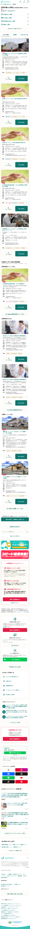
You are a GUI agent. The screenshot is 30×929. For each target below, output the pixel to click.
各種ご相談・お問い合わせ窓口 (15, 894)
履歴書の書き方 (9, 685)
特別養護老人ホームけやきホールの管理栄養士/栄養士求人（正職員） (14, 54)
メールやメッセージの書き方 (12, 690)
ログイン (24, 2)
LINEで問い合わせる (16, 752)
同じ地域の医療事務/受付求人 (15, 410)
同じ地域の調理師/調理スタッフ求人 (15, 314)
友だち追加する (16, 659)
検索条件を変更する (15, 526)
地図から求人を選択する (15, 536)
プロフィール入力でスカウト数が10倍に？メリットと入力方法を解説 (17, 804)
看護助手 (23, 844)
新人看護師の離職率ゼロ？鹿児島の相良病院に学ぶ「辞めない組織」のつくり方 (17, 823)
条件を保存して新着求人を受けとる (15, 28)
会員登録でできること (15, 602)
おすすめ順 (6, 34)
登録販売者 (17, 847)
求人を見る (21, 78)
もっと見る (26, 612)
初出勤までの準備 (10, 694)
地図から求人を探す (16, 667)
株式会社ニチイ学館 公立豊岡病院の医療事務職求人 (14, 335)
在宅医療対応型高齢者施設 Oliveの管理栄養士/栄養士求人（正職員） (15, 185)
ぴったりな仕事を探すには (12, 676)
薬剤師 (16, 844)
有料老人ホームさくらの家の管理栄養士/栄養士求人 (14, 142)
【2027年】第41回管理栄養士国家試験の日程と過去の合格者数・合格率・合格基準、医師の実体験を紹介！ (17, 795)
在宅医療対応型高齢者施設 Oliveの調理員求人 (14, 283)
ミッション (3, 875)
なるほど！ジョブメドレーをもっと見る (15, 833)
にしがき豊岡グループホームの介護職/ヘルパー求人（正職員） (15, 477)
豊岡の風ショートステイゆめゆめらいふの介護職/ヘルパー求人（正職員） (15, 432)
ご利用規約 (9, 874)
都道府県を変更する (11, 10)
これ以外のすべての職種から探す (14, 850)
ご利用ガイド (3, 874)
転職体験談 (20, 875)
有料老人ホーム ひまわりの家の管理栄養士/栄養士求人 (14, 99)
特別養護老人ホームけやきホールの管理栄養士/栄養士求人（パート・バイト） (14, 229)
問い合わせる (15, 645)
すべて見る (27, 867)
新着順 (15, 34)
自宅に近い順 (24, 34)
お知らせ (25, 875)
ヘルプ (23, 874)
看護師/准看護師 (7, 844)
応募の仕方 (8, 681)
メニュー (28, 2)
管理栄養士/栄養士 (7, 847)
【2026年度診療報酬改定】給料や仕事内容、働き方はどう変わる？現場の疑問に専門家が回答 (18, 814)
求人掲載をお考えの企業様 (6, 884)
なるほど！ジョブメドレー (12, 875)
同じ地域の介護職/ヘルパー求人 (15, 508)
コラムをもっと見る (15, 722)
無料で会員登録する (15, 599)
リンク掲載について (17, 884)
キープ (20, 2)
